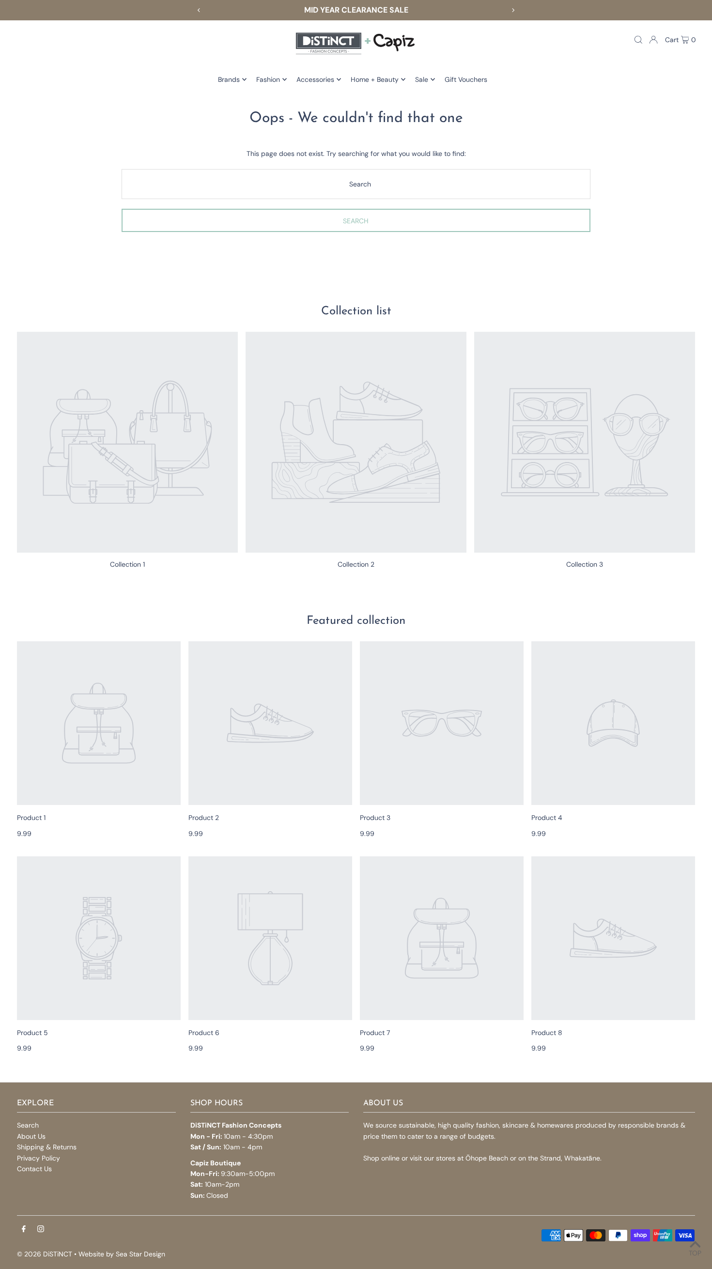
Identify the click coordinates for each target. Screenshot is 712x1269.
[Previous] (199, 10)
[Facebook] (24, 1229)
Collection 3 (584, 564)
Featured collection (356, 621)
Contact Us (34, 1168)
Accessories (315, 79)
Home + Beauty (375, 79)
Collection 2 (356, 564)
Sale (421, 79)
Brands (229, 79)
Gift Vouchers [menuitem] (466, 79)
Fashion (268, 79)
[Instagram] (40, 1229)
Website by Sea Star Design (121, 1254)
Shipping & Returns (47, 1147)
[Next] (513, 10)
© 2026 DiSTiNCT (44, 1254)
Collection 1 (127, 564)
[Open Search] (638, 40)
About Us (31, 1136)
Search (28, 1125)
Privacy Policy (38, 1158)
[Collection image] (127, 442)
